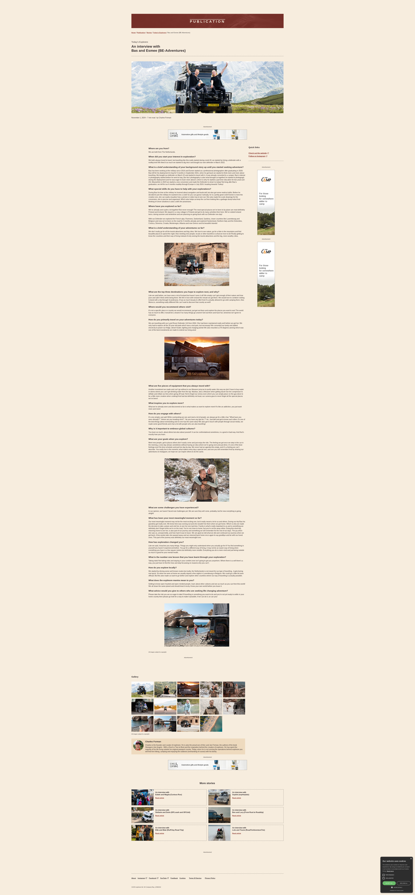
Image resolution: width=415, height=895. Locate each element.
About (133, 878)
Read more (390, 871)
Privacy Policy (210, 878)
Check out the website (258, 153)
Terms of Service (195, 878)
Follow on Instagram (257, 156)
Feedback (174, 878)
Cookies (183, 878)
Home (133, 32)
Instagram (141, 878)
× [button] (411, 858)
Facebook (152, 878)
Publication (141, 32)
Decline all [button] (404, 883)
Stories (149, 32)
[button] (397, 887)
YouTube (163, 878)
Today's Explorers (159, 32)
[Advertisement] (188, 665)
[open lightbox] (142, 689)
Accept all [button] (389, 883)
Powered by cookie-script (396, 890)
